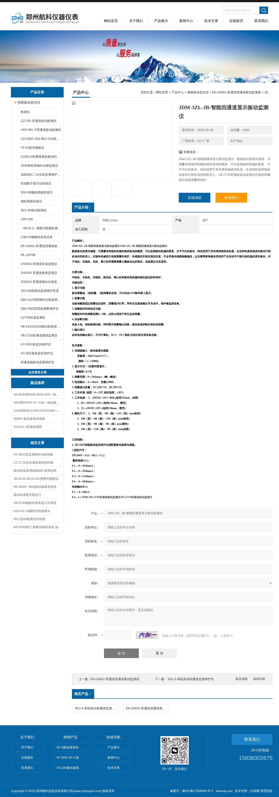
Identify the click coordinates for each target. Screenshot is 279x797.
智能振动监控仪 (28, 102)
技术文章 (211, 21)
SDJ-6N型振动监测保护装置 (40, 290)
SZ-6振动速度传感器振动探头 (71, 747)
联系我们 (261, 21)
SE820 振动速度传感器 (29, 418)
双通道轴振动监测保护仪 (37, 362)
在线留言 (236, 21)
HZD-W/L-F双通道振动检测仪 (41, 129)
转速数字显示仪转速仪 (36, 183)
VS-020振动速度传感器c (71, 768)
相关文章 (37, 443)
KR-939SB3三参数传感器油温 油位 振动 (37, 527)
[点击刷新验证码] (147, 635)
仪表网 (254, 791)
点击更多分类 (37, 372)
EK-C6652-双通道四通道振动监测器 (41, 246)
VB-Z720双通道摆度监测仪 (39, 335)
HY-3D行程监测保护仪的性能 (33, 454)
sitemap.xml (224, 791)
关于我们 (136, 21)
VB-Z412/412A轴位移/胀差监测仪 (41, 326)
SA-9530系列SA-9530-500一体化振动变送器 (37, 394)
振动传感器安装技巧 (27, 495)
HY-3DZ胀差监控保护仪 (37, 353)
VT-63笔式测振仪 (32, 147)
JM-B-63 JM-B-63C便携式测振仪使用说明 (37, 478)
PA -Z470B (28, 255)
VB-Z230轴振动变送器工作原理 (35, 503)
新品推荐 (37, 383)
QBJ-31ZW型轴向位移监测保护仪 (41, 299)
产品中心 (178, 92)
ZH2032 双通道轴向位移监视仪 (41, 281)
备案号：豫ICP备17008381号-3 (191, 791)
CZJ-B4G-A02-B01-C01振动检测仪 (41, 138)
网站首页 (111, 21)
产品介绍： (83, 207)
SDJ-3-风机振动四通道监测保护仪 (191, 679)
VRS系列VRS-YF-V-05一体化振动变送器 (37, 402)
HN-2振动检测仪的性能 (29, 519)
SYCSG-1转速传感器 (28, 426)
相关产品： (83, 694)
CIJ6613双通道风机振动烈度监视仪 (41, 156)
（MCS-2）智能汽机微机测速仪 (41, 228)
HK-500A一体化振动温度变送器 (35, 486)
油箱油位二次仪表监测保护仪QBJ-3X (41, 174)
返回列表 (259, 679)
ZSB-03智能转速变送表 (37, 237)
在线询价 (195, 198)
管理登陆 (266, 791)
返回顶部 (241, 679)
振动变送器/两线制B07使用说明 (35, 470)
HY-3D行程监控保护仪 (36, 344)
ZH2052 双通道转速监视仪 (39, 264)
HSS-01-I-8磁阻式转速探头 (32, 511)
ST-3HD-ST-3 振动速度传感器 (71, 757)
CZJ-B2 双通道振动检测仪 (38, 121)
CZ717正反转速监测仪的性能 (33, 462)
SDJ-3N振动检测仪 (34, 210)
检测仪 (25, 112)
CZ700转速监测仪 (33, 317)
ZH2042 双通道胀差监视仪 (39, 273)
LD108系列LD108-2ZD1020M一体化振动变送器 (37, 410)
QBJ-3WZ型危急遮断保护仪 (40, 308)
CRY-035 (27, 219)
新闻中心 (186, 21)
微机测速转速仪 (31, 201)
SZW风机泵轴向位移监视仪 (39, 165)
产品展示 (161, 21)
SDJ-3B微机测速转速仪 (37, 192)
